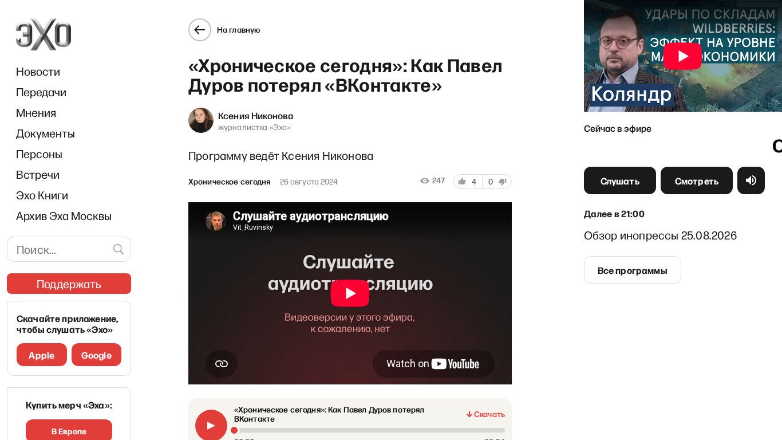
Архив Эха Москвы (64, 215)
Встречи (38, 174)
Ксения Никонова (255, 115)
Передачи (41, 91)
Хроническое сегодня (229, 181)
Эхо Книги (42, 194)
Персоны (39, 153)
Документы (45, 132)
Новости (38, 71)
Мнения (36, 112)
